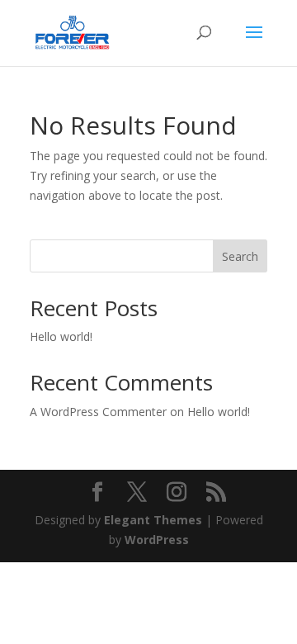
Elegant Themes (153, 520)
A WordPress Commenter (98, 411)
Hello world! (61, 336)
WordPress (157, 539)
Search (240, 256)
